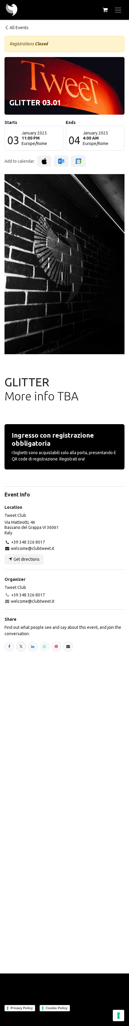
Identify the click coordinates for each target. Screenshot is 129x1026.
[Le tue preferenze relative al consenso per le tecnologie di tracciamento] (118, 1015)
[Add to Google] (78, 161)
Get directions (26, 559)
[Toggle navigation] (118, 10)
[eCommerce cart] (105, 10)
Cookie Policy (57, 1008)
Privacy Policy (21, 1008)
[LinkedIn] (33, 646)
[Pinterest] (56, 646)
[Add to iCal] (44, 161)
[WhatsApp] (45, 646)
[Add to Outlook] (61, 161)
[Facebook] (9, 646)
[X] (21, 646)
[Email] (68, 646)
